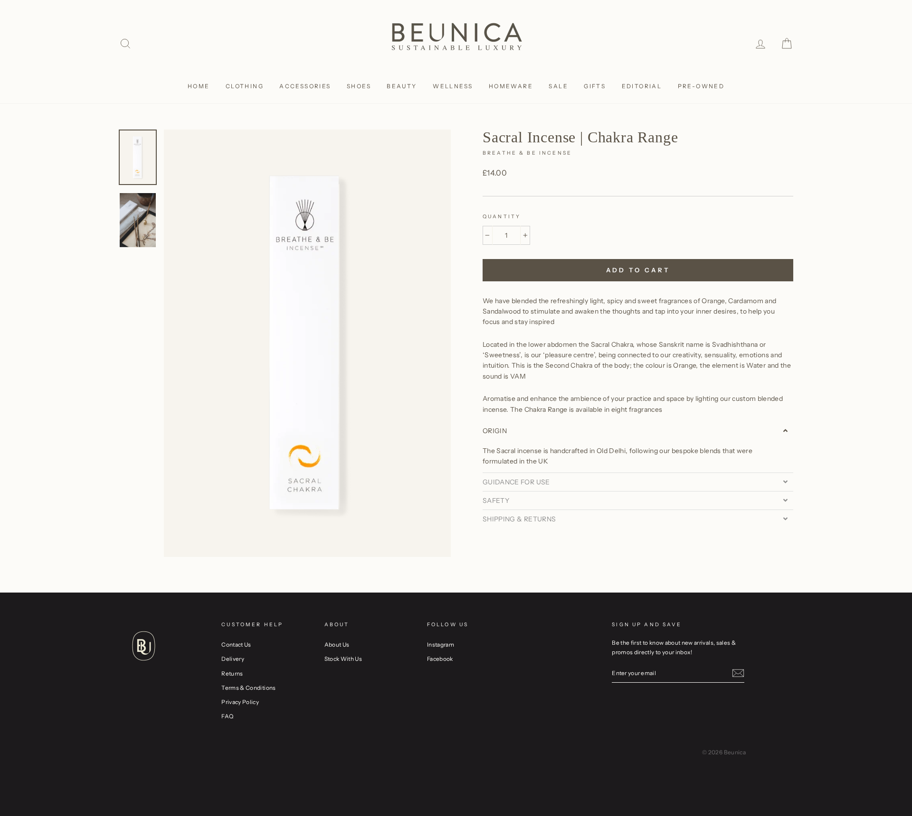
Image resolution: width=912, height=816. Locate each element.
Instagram (440, 644)
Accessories (305, 86)
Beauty (402, 86)
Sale (558, 86)
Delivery (232, 658)
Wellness (453, 86)
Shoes (359, 86)
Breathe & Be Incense (527, 153)
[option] (307, 343)
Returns (232, 673)
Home (199, 86)
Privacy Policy (240, 701)
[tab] (638, 431)
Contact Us (236, 644)
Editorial (642, 86)
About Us (337, 644)
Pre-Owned (701, 86)
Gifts (595, 86)
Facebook (440, 658)
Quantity (502, 216)
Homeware (511, 86)
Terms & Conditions (248, 687)
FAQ (227, 716)
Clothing (245, 86)
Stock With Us (343, 658)
